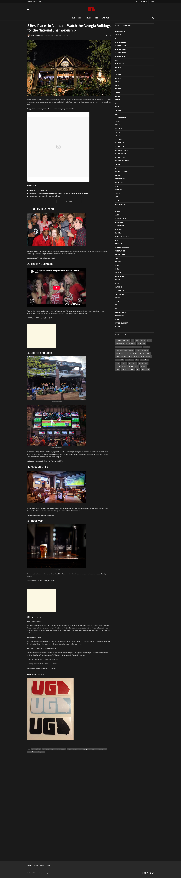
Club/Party (119, 78)
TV (116, 305)
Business (118, 67)
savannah (143, 366)
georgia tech (129, 359)
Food (117, 356)
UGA (116, 308)
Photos (117, 258)
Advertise (35, 865)
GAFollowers (34, 873)
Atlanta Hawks (120, 53)
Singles (117, 269)
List (116, 197)
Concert (118, 100)
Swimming (118, 287)
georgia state (119, 359)
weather (118, 326)
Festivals (118, 128)
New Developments (122, 236)
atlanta (149, 340)
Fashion (117, 125)
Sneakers (118, 272)
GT (116, 168)
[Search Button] (153, 18)
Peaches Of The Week (122, 247)
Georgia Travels (121, 157)
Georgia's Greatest (122, 161)
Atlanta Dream (120, 45)
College (118, 82)
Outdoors (118, 244)
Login (152, 1)
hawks (117, 363)
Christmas (128, 353)
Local (117, 200)
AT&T (137, 340)
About (29, 865)
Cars (116, 71)
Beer (116, 60)
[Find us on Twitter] (139, 1)
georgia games (72, 749)
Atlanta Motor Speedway (123, 347)
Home (73, 18)
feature (148, 353)
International (120, 179)
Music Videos (119, 226)
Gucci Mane (144, 359)
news (136, 366)
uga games (86, 749)
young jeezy (145, 369)
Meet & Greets (120, 204)
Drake (135, 353)
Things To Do (119, 294)
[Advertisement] (41, 336)
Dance (117, 114)
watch (94, 749)
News (80, 18)
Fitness (117, 136)
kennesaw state (143, 363)
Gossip (117, 164)
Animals (118, 35)
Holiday (117, 175)
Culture (87, 18)
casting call (119, 353)
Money (117, 208)
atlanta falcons (130, 343)
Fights (117, 132)
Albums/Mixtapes (121, 31)
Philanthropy (120, 254)
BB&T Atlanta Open (121, 350)
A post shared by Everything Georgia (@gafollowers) (48, 179)
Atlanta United (120, 56)
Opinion (96, 18)
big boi (131, 350)
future (130, 356)
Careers (42, 865)
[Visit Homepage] (91, 9)
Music (117, 215)
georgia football (60, 749)
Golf (137, 359)
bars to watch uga (48, 749)
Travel (117, 301)
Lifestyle (105, 18)
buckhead (145, 350)
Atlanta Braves (120, 42)
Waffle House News (121, 323)
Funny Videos (119, 143)
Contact (48, 865)
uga (80, 749)
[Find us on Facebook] (136, 1)
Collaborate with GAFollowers (38, 190)
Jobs (116, 186)
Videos (117, 319)
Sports (117, 280)
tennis (124, 369)
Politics (118, 262)
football (123, 356)
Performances (120, 251)
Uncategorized (120, 312)
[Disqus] (69, 781)
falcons (141, 353)
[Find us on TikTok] (146, 1)
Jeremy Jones (37, 35)
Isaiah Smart (132, 363)
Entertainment (120, 118)
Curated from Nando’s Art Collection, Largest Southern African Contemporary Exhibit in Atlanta (59, 193)
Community (119, 96)
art (132, 340)
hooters (124, 363)
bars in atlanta (36, 749)
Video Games (119, 316)
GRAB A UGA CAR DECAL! (36, 674)
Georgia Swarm (120, 154)
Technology (119, 290)
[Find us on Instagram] (141, 1)
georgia (136, 356)
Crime (117, 107)
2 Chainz (118, 340)
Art (116, 38)
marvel (118, 366)
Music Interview (120, 218)
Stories (117, 283)
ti (128, 369)
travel (133, 369)
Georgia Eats (119, 146)
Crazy (117, 103)
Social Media (119, 276)
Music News (119, 222)
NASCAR (130, 366)
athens (143, 340)
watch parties (102, 749)
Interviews (119, 182)
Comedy (117, 92)
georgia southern (146, 356)
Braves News (119, 63)
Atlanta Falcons (121, 49)
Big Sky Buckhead (42, 209)
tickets (117, 298)
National (118, 233)
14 (109, 35)
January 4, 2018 (49, 35)
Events (117, 121)
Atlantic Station (136, 347)
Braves (138, 350)
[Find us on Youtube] (144, 1)
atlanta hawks (141, 343)
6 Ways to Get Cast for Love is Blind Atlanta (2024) (44, 196)
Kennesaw (118, 190)
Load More (69, 201)
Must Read (118, 229)
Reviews (117, 265)
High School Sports (122, 172)
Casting (118, 74)
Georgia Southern (121, 150)
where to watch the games (36, 751)
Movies (117, 211)
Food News (118, 139)
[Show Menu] (28, 9)
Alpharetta (126, 340)
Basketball (146, 347)
